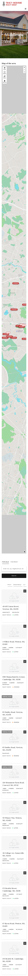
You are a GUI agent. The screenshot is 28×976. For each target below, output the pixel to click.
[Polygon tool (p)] (4, 68)
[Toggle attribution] (25, 552)
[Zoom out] (24, 70)
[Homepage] (12, 3)
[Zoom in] (24, 67)
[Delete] (4, 81)
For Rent (14, 562)
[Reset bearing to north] (24, 72)
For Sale (5, 562)
